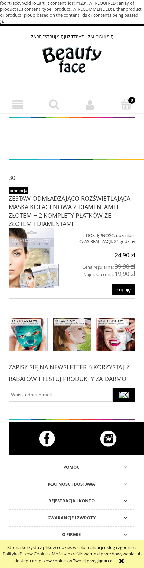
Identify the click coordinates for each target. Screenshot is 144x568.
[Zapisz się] (124, 395)
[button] (18, 105)
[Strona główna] (72, 64)
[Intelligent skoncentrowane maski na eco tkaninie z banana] (115, 334)
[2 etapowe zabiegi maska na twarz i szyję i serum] (72, 334)
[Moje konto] (90, 105)
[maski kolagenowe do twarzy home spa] (28, 334)
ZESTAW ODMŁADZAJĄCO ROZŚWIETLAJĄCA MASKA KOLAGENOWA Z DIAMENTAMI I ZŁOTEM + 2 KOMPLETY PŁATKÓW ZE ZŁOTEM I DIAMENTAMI (69, 211)
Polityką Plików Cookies (26, 554)
